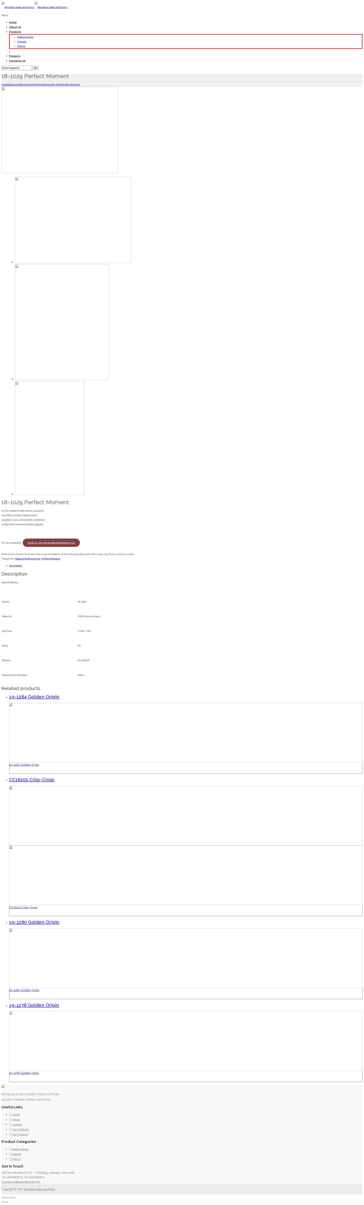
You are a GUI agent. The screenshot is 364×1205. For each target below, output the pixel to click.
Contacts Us (17, 60)
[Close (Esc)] (3, 1197)
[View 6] (49, 494)
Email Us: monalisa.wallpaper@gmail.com (51, 542)
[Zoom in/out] (13, 1197)
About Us (15, 27)
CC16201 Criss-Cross (23, 907)
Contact (17, 1124)
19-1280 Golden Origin (24, 990)
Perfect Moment (43, 84)
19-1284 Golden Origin (24, 764)
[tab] (185, 565)
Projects (14, 56)
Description (15, 565)
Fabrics (21, 46)
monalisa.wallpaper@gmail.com (21, 1182)
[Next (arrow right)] (6, 1202)
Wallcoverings (25, 37)
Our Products (21, 1129)
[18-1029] (60, 172)
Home (13, 22)
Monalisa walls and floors (39, 1189)
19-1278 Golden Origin (24, 1073)
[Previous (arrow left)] (3, 1202)
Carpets (21, 41)
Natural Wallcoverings (21, 84)
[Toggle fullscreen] (10, 1197)
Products (15, 31)
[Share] (6, 1197)
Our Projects (20, 1134)
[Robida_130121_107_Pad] (62, 379)
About (16, 1119)
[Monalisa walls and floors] (34, 7)
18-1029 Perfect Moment (66, 84)
